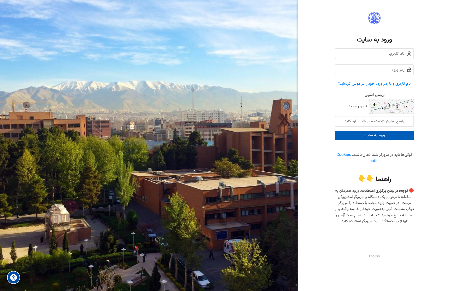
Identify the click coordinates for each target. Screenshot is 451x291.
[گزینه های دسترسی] (13, 277)
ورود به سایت (374, 135)
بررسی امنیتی (374, 95)
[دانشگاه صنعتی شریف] (374, 18)
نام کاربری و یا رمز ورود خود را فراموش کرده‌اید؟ (374, 84)
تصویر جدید (357, 106)
